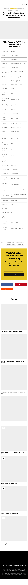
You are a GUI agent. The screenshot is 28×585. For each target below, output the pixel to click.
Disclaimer (16, 562)
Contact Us (23, 565)
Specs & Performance (14, 8)
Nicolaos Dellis (7, 8)
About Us (4, 565)
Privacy (22, 562)
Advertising (16, 565)
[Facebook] (15, 558)
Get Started (14, 412)
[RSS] (18, 558)
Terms (11, 562)
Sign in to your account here (17, 417)
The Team (10, 565)
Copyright (6, 562)
